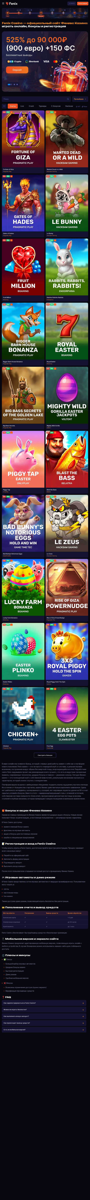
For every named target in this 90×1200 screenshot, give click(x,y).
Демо (23, 144)
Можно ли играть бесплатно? (15, 1009)
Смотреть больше (45, 755)
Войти (73, 3)
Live (22, 106)
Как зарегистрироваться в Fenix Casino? (20, 1003)
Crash (31, 106)
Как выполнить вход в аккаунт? (16, 1016)
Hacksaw (69, 106)
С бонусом (55, 106)
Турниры (42, 106)
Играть (23, 140)
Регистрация (82, 3)
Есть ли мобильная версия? (15, 1030)
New (85, 106)
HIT (79, 106)
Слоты (13, 106)
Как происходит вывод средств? (17, 1023)
